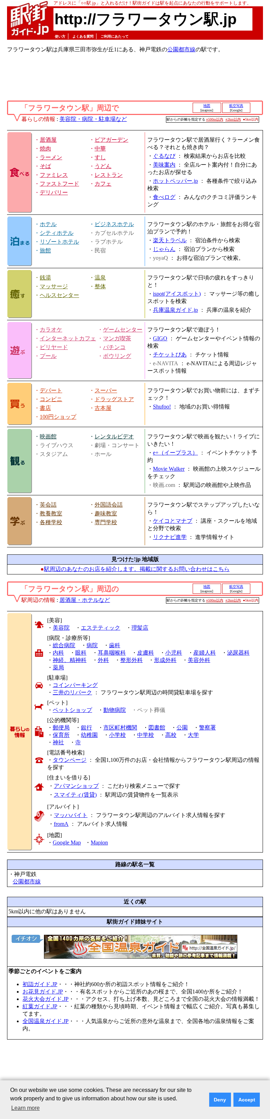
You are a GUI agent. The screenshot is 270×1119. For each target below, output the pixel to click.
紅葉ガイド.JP (39, 1006)
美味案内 (164, 165)
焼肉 (45, 149)
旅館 (45, 250)
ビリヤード (54, 347)
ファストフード (59, 184)
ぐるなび (164, 156)
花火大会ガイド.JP (45, 999)
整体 (100, 286)
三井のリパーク (72, 692)
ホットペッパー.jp (175, 181)
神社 (58, 742)
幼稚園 (89, 735)
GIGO (160, 338)
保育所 (61, 735)
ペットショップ (72, 710)
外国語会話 (109, 505)
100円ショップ (58, 417)
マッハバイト (71, 815)
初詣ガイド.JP (39, 984)
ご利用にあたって (115, 36)
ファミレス (54, 175)
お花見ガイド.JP (42, 992)
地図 (206, 106)
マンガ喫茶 (117, 338)
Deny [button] (220, 1099)
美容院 (61, 628)
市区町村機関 (120, 728)
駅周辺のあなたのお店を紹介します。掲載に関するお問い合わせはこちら (137, 569)
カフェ (103, 184)
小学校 (117, 735)
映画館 (48, 436)
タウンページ (69, 760)
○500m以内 (214, 119)
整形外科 (131, 660)
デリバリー (54, 192)
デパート (51, 390)
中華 (100, 149)
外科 (103, 660)
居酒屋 (48, 140)
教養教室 (51, 513)
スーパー (106, 390)
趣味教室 (106, 513)
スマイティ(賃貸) (75, 795)
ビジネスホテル (114, 224)
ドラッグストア (114, 399)
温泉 (100, 278)
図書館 (156, 728)
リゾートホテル (59, 242)
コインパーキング (75, 685)
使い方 (60, 36)
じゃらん (164, 249)
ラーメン (51, 157)
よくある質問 (83, 36)
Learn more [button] (25, 1108)
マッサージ (54, 286)
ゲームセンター (122, 330)
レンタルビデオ (114, 436)
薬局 (58, 667)
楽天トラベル (170, 240)
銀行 (86, 728)
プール (48, 356)
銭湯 (45, 278)
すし (100, 157)
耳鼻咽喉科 (112, 653)
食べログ (164, 197)
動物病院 (114, 710)
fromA (61, 824)
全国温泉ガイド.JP (45, 1021)
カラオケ (51, 330)
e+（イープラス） (175, 453)
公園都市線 (181, 49)
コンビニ (51, 399)
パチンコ (114, 347)
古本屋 (103, 408)
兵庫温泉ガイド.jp (175, 310)
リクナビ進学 (170, 537)
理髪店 (139, 628)
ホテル (48, 224)
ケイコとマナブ (172, 521)
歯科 (114, 645)
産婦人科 (204, 653)
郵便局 (61, 728)
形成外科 (165, 660)
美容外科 (199, 660)
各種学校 (51, 522)
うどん (103, 166)
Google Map (67, 842)
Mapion (99, 842)
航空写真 (236, 106)
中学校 (145, 735)
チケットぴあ (170, 355)
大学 (193, 735)
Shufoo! (162, 407)
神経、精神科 (69, 660)
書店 (45, 408)
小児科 (173, 653)
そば (45, 166)
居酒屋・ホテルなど (84, 600)
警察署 (207, 728)
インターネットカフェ (68, 338)
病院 (92, 645)
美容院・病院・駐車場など (93, 119)
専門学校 (106, 522)
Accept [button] (246, 1099)
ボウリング (117, 356)
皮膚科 (145, 653)
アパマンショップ (76, 786)
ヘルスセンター (59, 295)
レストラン (109, 175)
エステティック (100, 628)
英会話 (48, 505)
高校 (170, 735)
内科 (58, 653)
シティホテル (56, 233)
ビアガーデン (111, 140)
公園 (182, 728)
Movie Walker (169, 469)
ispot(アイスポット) (177, 294)
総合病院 (64, 645)
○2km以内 (233, 119)
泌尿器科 (238, 653)
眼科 (80, 653)
